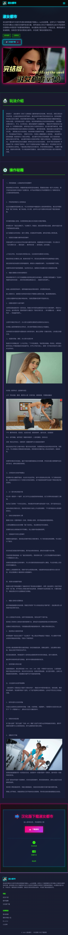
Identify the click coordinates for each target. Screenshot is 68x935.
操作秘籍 (5, 901)
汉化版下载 (6, 904)
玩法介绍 (5, 897)
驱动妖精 (5, 914)
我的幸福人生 (7, 918)
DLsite (5, 921)
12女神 (5, 924)
